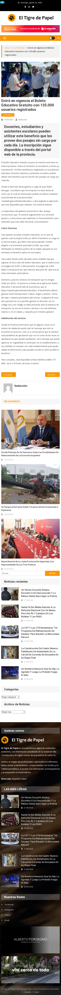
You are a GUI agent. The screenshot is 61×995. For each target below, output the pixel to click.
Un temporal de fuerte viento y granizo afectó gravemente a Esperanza (29, 508)
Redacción (22, 120)
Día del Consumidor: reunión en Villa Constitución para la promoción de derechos (53, 374)
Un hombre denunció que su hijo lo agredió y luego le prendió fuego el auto (40, 671)
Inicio (37, 992)
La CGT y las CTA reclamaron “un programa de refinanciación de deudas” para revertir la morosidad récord (40, 632)
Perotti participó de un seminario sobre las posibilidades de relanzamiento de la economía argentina (29, 454)
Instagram (9, 909)
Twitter (7, 915)
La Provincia (8, 115)
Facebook (8, 904)
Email (6, 920)
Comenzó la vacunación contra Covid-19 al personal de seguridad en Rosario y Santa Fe (10, 374)
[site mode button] (52, 38)
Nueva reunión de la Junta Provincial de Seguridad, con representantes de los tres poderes (27, 563)
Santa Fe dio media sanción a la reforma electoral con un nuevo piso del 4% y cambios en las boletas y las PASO (38, 612)
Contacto (27, 992)
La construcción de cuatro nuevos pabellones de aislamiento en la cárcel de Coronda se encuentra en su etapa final (39, 653)
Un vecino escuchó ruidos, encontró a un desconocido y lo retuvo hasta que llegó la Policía (39, 593)
